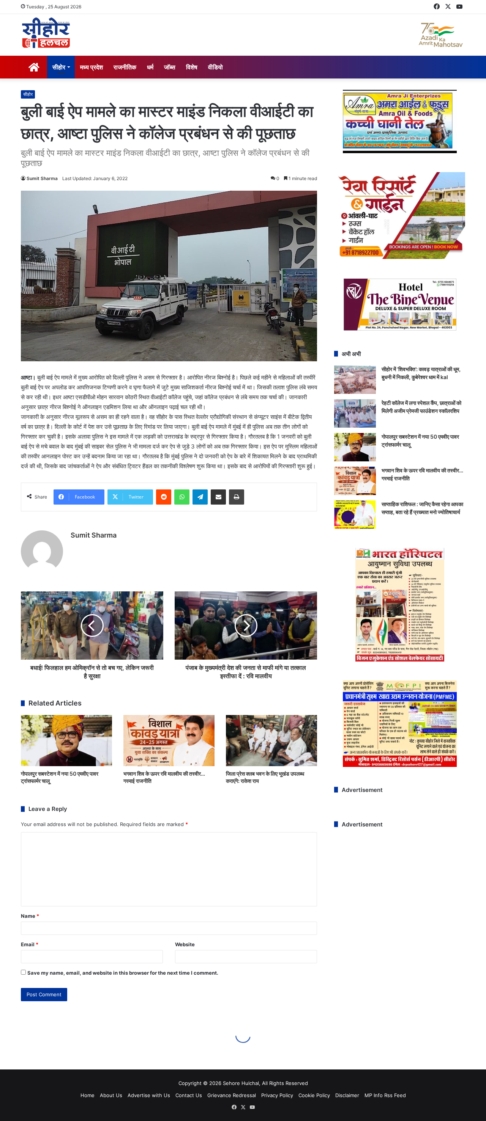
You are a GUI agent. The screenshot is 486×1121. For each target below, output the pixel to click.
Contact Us (188, 1095)
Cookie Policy (314, 1095)
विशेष (191, 67)
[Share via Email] (218, 497)
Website (185, 944)
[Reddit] (163, 497)
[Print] (236, 497)
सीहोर (58, 67)
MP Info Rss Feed (385, 1095)
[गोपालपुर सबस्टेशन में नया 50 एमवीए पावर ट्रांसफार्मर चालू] (66, 740)
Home (87, 1095)
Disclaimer (347, 1095)
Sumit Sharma (42, 178)
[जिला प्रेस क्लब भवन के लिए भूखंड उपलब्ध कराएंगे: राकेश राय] (271, 740)
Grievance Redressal (231, 1095)
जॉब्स (169, 67)
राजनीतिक (125, 67)
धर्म (150, 67)
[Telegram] (200, 497)
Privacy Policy (277, 1095)
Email (29, 944)
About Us (111, 1095)
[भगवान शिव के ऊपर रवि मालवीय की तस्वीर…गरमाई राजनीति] (169, 740)
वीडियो (215, 67)
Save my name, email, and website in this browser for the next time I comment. (122, 973)
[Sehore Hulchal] (46, 33)
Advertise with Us (149, 1095)
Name (30, 916)
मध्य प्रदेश (91, 67)
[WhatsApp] (181, 497)
